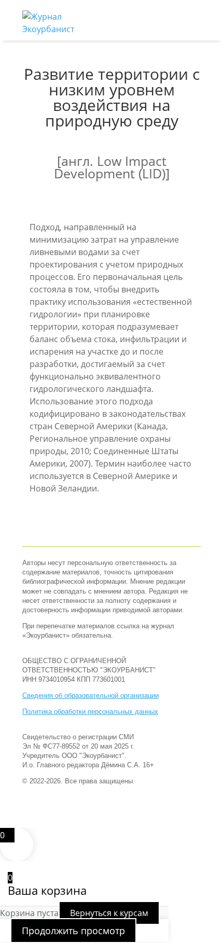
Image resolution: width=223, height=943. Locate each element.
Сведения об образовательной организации (90, 695)
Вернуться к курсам (109, 913)
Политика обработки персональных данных (90, 711)
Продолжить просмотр (73, 930)
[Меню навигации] (186, 20)
